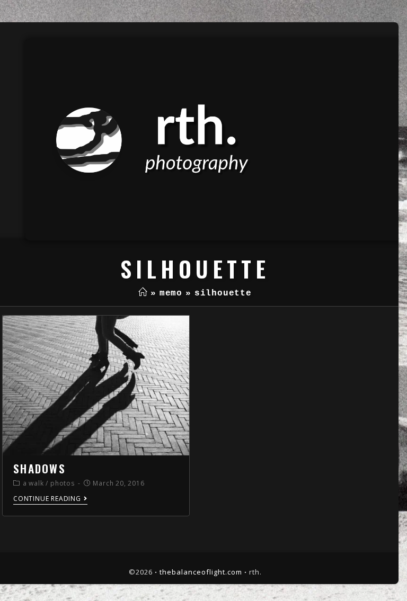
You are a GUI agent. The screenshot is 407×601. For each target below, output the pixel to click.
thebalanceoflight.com (201, 572)
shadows (39, 468)
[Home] (142, 293)
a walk (33, 483)
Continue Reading (47, 499)
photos (62, 483)
